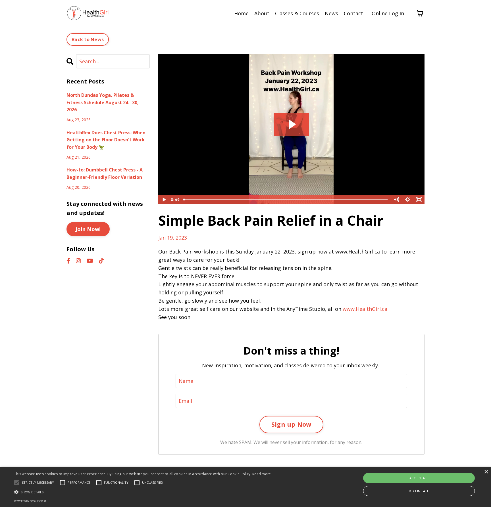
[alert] (245, 487)
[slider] (286, 199)
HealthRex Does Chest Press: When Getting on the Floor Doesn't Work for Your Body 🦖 (105, 139)
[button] (142, 492)
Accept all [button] (418, 478)
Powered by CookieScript (30, 501)
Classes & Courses (297, 13)
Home (241, 13)
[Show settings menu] (407, 199)
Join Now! (88, 229)
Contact (353, 13)
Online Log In (388, 13)
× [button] (486, 472)
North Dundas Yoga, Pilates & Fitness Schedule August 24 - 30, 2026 (102, 102)
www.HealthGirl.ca (365, 308)
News (331, 13)
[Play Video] (163, 199)
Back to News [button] (88, 39)
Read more (261, 474)
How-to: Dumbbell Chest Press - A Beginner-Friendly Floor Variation (104, 173)
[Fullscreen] (419, 199)
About (261, 13)
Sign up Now (291, 424)
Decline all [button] (419, 491)
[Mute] (396, 199)
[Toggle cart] (420, 13)
